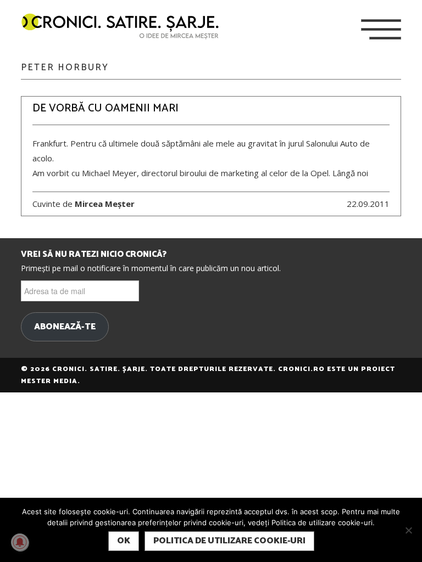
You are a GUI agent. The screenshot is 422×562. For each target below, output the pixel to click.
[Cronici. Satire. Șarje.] (125, 27)
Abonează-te (65, 327)
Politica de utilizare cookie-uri (229, 541)
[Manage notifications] (20, 542)
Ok (123, 541)
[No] (408, 530)
